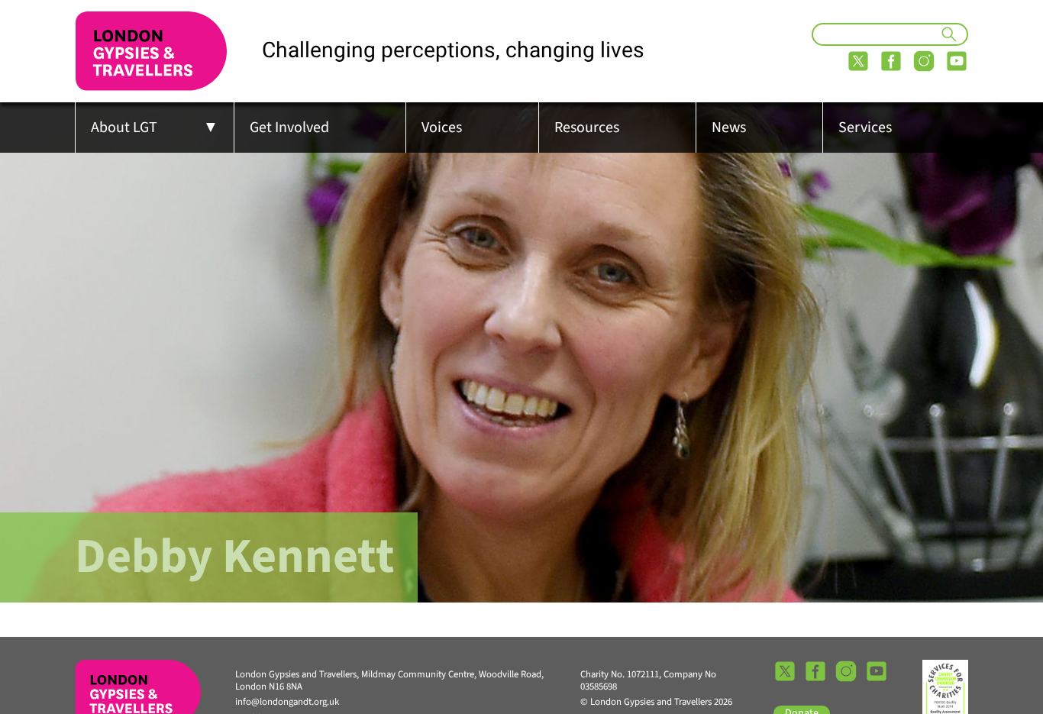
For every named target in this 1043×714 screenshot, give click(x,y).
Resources (586, 127)
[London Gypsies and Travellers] (151, 51)
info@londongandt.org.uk (287, 702)
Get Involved (289, 127)
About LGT (124, 127)
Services (865, 127)
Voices (441, 127)
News (729, 127)
